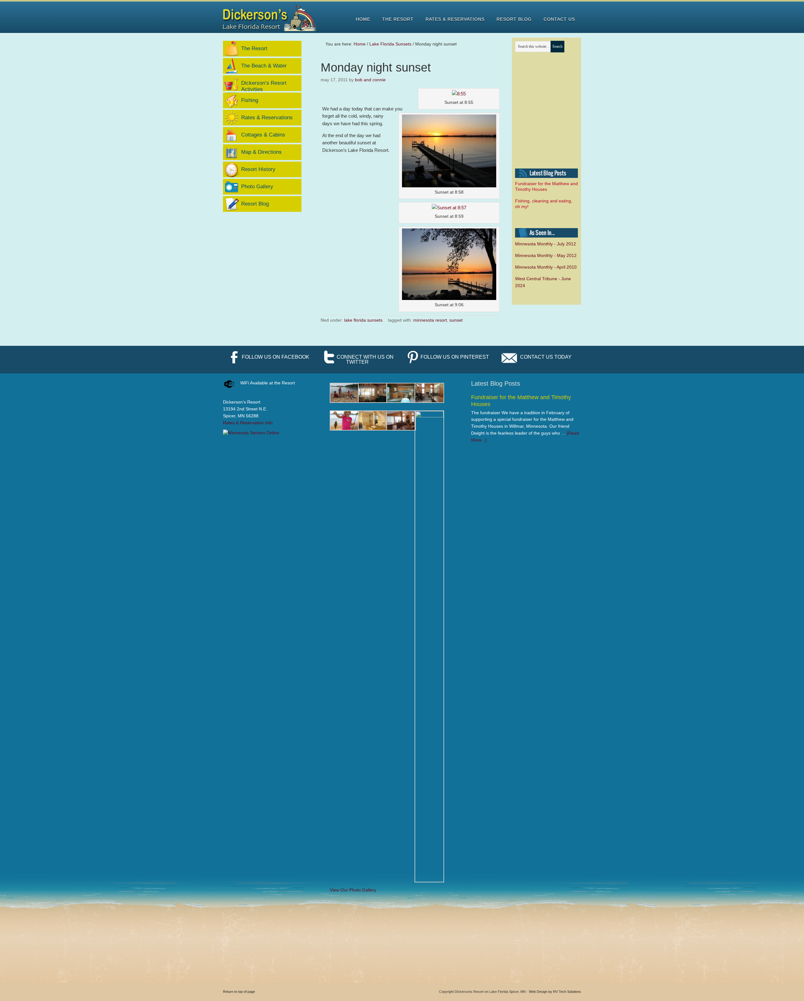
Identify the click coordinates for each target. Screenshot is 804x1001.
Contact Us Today (546, 357)
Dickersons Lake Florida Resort (270, 18)
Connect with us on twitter (365, 359)
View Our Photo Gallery (353, 889)
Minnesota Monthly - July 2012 (545, 243)
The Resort (254, 48)
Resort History (258, 169)
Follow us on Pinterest (455, 357)
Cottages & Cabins (263, 135)
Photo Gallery (257, 187)
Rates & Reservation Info (248, 422)
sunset (456, 320)
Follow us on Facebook (275, 357)
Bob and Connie (370, 79)
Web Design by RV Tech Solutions (555, 991)
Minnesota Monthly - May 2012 (546, 255)
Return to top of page (239, 991)
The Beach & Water (264, 66)
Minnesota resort (430, 320)
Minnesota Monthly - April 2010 (546, 267)
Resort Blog (255, 204)
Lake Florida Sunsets (363, 320)
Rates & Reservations (267, 117)
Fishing (249, 100)
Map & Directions (261, 152)
